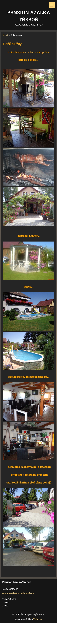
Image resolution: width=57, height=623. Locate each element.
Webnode (37, 619)
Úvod (5, 35)
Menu (52, 5)
